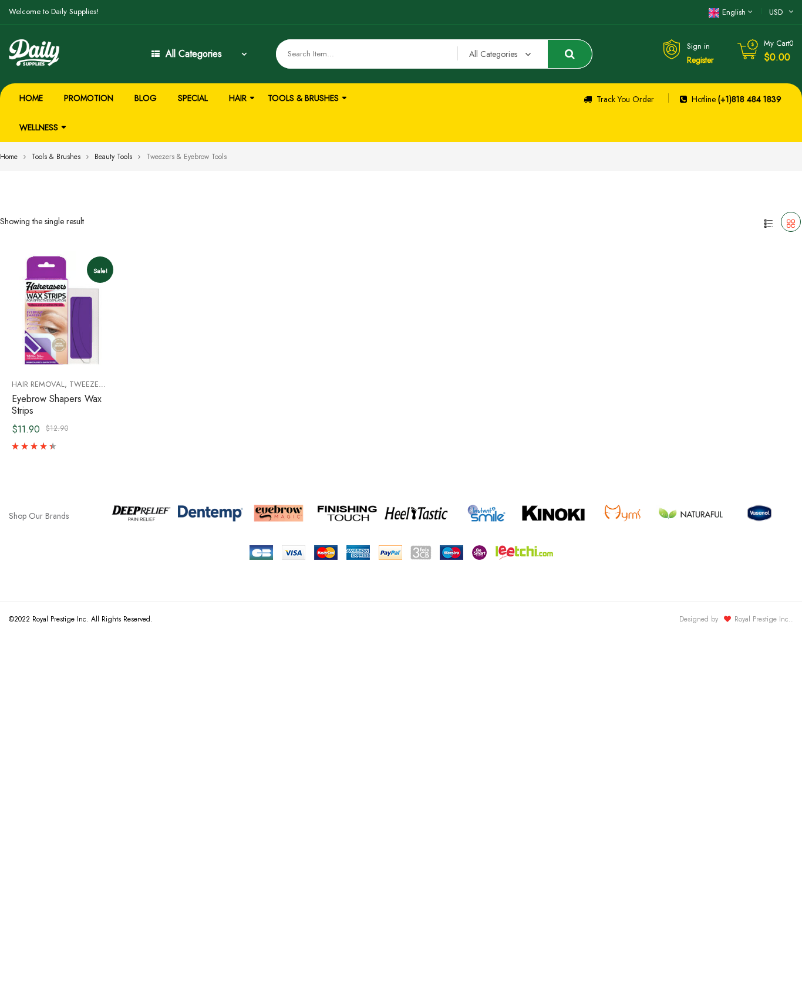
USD (776, 12)
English (734, 12)
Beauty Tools (113, 156)
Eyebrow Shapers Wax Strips (57, 404)
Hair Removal (38, 384)
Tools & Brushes (56, 156)
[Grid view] (791, 222)
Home (9, 156)
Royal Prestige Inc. (762, 619)
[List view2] (769, 222)
